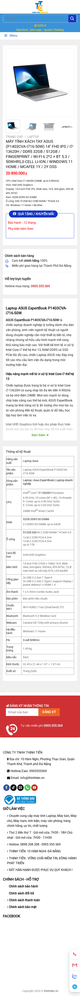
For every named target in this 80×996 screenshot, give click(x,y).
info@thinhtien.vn (32, 778)
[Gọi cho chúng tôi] (27, 787)
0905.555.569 (40, 286)
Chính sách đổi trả (21, 893)
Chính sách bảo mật (23, 907)
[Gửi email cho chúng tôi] (20, 787)
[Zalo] (74, 976)
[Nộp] (72, 18)
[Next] (67, 82)
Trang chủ (14, 137)
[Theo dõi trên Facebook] (6, 787)
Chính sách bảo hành (23, 886)
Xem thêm (38, 435)
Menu (13, 35)
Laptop (33, 137)
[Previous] (12, 82)
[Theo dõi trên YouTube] (34, 787)
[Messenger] (74, 986)
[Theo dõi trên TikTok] (13, 787)
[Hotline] (74, 954)
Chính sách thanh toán (24, 900)
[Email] (74, 965)
